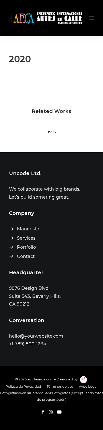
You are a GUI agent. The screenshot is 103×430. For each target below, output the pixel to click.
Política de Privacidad (23, 386)
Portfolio (26, 247)
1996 (52, 132)
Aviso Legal (88, 386)
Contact (26, 256)
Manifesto (28, 229)
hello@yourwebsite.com (36, 336)
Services (26, 238)
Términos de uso (60, 386)
